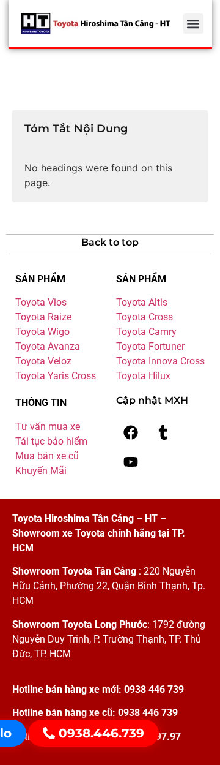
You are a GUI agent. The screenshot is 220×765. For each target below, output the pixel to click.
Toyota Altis (141, 302)
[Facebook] (130, 432)
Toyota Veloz (43, 361)
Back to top (110, 242)
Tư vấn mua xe (47, 426)
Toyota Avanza (47, 346)
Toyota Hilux (143, 376)
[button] (193, 23)
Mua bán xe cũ (47, 456)
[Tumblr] (163, 432)
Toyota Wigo (42, 331)
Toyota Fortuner (150, 346)
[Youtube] (130, 462)
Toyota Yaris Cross (55, 376)
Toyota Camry (146, 331)
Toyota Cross (144, 317)
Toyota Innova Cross (160, 361)
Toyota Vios (41, 302)
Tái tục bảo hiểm (51, 441)
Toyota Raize (43, 317)
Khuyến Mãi (41, 471)
